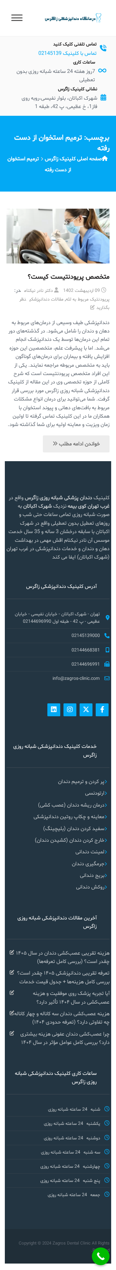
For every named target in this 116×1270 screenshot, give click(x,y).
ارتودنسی (94, 793)
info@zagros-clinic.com (76, 678)
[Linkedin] (53, 709)
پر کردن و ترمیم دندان (81, 781)
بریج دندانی (92, 875)
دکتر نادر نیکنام (38, 290)
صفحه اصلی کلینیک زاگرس (73, 158)
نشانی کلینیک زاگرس (77, 88)
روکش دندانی (90, 887)
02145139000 (86, 635)
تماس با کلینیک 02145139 (67, 53)
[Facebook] (102, 709)
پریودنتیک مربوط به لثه (88, 299)
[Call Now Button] (101, 1256)
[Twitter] (86, 709)
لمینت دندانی (89, 851)
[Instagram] (69, 709)
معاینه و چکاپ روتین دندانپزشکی (69, 816)
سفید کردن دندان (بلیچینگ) (73, 828)
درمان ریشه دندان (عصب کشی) (71, 805)
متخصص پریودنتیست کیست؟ (69, 276)
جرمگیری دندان (88, 863)
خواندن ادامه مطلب (79, 444)
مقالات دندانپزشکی (46, 299)
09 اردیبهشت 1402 (81, 290)
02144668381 (86, 649)
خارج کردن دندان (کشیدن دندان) (69, 840)
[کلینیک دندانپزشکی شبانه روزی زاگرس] (72, 18)
